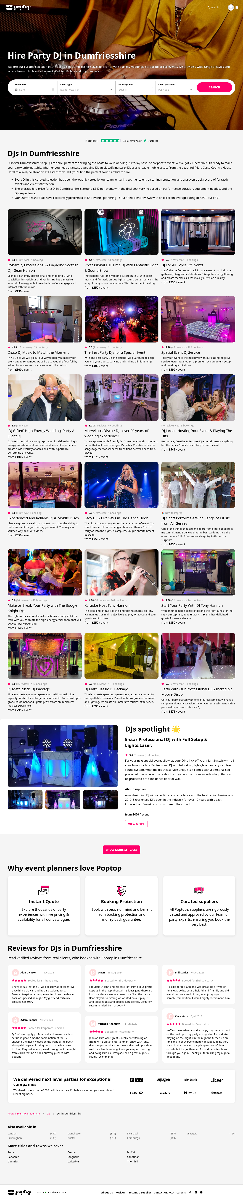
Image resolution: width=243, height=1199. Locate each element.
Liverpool (132, 1133)
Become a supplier (139, 1192)
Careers (181, 1192)
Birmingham (15, 1138)
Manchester (74, 1133)
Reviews (121, 1192)
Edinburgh (133, 1138)
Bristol (71, 1138)
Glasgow (192, 1133)
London (12, 1133)
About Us (107, 1192)
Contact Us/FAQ (164, 1192)
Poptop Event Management (24, 1113)
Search (214, 7)
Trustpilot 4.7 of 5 (50, 1192)
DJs (48, 1113)
